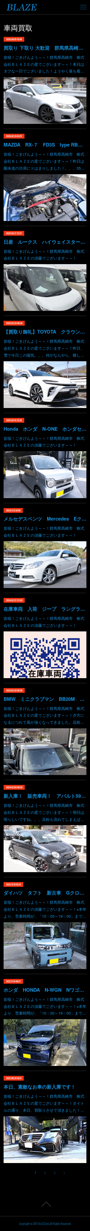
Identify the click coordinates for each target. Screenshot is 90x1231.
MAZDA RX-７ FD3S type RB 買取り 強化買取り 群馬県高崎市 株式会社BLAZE (45, 144)
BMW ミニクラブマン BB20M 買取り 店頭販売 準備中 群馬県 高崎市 (45, 698)
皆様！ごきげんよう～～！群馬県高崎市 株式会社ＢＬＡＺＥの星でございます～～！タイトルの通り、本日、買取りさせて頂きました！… (44, 1103)
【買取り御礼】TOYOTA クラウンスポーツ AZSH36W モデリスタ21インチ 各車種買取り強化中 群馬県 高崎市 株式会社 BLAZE (45, 331)
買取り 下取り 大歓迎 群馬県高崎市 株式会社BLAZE (45, 47)
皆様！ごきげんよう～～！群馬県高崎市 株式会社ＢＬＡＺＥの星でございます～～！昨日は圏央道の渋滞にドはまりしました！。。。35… (44, 161)
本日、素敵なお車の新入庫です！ (40, 1086)
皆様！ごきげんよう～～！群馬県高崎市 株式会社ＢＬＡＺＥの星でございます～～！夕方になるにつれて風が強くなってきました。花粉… (44, 715)
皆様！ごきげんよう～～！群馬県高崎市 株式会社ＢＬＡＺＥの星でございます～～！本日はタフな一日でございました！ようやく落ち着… (44, 64)
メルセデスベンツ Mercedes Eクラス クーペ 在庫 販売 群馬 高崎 (45, 518)
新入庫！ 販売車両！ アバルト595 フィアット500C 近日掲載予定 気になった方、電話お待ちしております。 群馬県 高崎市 (45, 795)
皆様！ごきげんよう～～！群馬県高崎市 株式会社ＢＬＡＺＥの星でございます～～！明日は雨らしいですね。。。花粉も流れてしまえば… (44, 812)
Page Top (45, 1204)
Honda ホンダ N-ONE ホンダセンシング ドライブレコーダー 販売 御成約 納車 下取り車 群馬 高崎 (45, 428)
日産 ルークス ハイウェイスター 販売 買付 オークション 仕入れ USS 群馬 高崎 (45, 241)
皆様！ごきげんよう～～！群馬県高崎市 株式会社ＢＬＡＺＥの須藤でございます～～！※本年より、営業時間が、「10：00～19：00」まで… (45, 909)
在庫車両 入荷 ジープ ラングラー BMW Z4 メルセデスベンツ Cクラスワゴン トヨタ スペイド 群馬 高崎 (45, 608)
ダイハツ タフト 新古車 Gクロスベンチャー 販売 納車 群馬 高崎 (45, 892)
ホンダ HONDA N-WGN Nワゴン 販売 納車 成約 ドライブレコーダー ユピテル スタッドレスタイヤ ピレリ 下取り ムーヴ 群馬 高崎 (45, 989)
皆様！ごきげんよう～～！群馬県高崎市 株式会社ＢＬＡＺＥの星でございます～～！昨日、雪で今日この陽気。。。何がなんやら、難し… (44, 348)
